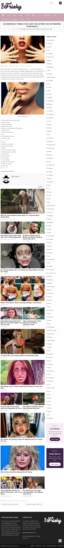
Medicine (50, 283)
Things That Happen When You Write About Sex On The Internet (35, 504)
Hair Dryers (51, 209)
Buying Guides (51, 77)
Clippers (50, 104)
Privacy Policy (60, 545)
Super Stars (51, 371)
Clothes (50, 107)
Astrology (50, 53)
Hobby (49, 229)
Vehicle (50, 408)
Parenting (14, 19)
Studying (50, 364)
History (50, 225)
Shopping (50, 354)
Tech (49, 374)
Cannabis (50, 80)
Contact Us (38, 545)
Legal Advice (51, 259)
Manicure (14, 500)
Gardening (50, 182)
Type (49, 401)
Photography (51, 327)
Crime (49, 121)
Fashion (50, 155)
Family (49, 151)
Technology (51, 377)
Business (50, 74)
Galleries (50, 171)
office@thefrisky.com (31, 532)
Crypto (49, 124)
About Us (33, 545)
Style (55, 15)
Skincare (50, 357)
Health (20, 15)
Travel (28, 19)
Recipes (50, 337)
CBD (49, 90)
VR (49, 414)
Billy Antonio (5, 66)
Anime (49, 46)
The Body (50, 381)
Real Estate (51, 333)
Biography (50, 67)
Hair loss (50, 212)
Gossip (50, 192)
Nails (49, 306)
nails (27, 500)
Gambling (50, 175)
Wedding (50, 418)
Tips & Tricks (51, 387)
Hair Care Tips (51, 205)
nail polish (22, 500)
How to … (50, 242)
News (14, 15)
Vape (49, 404)
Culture (50, 128)
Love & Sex (51, 269)
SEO (49, 350)
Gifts (49, 185)
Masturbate (5, 167)
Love (40, 15)
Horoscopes (51, 236)
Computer (50, 111)
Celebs (27, 15)
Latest (43, 545)
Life (49, 263)
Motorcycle (51, 293)
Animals (50, 43)
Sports (49, 360)
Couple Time (51, 114)
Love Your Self (51, 273)
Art (49, 50)
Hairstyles (50, 215)
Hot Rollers (51, 239)
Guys (49, 198)
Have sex (4, 140)
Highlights (50, 222)
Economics (51, 138)
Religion (50, 344)
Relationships (47, 15)
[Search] (60, 3)
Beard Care (51, 57)
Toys (49, 394)
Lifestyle (50, 266)
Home (8, 15)
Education (50, 141)
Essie (29, 69)
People (50, 320)
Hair (49, 202)
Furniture (50, 168)
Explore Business (55, 464)
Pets (49, 323)
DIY (49, 134)
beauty (7, 500)
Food (49, 161)
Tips (49, 384)
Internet (50, 249)
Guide (49, 195)
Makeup (50, 276)
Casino (50, 87)
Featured (50, 158)
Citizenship (51, 101)
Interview (50, 252)
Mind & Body (51, 286)
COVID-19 (50, 117)
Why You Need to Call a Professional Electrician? (11, 504)
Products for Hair (52, 330)
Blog (49, 70)
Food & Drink (51, 165)
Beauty (50, 60)
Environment (51, 148)
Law (49, 256)
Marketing (50, 279)
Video (49, 411)
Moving (50, 300)
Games (50, 178)
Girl (49, 188)
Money (50, 290)
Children (50, 97)
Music (49, 303)
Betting (50, 63)
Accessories (51, 40)
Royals (21, 19)
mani (10, 500)
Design (50, 131)
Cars (49, 84)
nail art (18, 500)
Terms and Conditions (51, 545)
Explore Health (54, 439)
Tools (49, 391)
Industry (50, 246)
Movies (33, 15)
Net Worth (50, 310)
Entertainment (5, 19)
